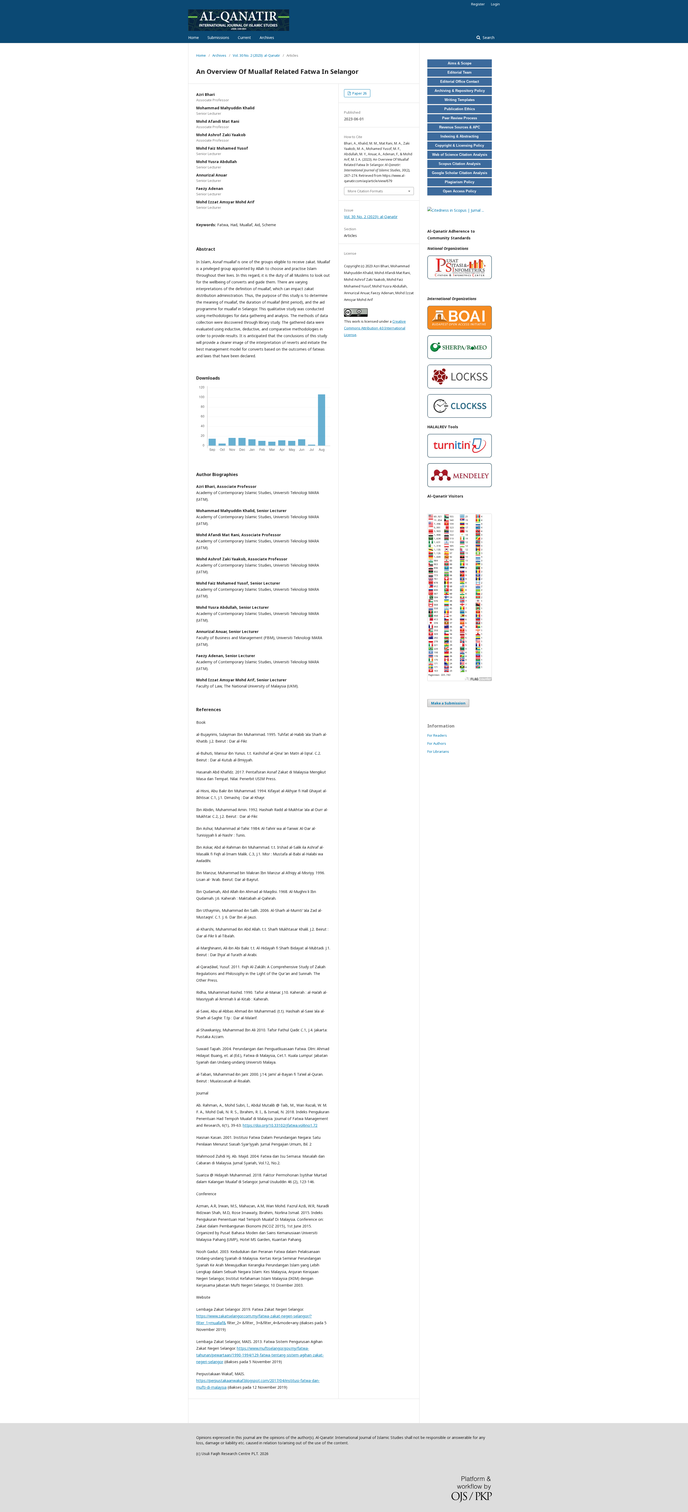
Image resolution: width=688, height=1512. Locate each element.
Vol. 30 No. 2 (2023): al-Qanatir (256, 55)
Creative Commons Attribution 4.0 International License (375, 328)
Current (244, 37)
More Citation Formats (365, 191)
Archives (267, 37)
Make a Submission (448, 703)
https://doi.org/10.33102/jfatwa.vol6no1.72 (280, 1125)
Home (193, 37)
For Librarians (438, 751)
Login (495, 4)
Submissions (218, 37)
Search (488, 37)
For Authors (436, 743)
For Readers (437, 735)
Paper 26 (359, 93)
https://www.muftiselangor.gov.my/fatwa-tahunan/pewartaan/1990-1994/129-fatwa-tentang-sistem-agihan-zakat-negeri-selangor (260, 1355)
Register (478, 4)
